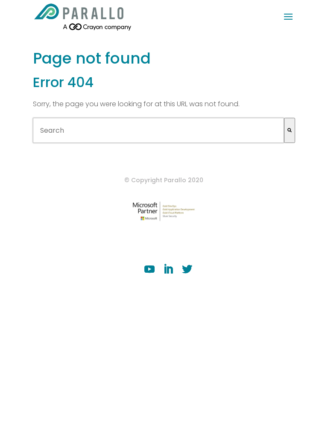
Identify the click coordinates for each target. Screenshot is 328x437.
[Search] (289, 130)
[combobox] (158, 130)
